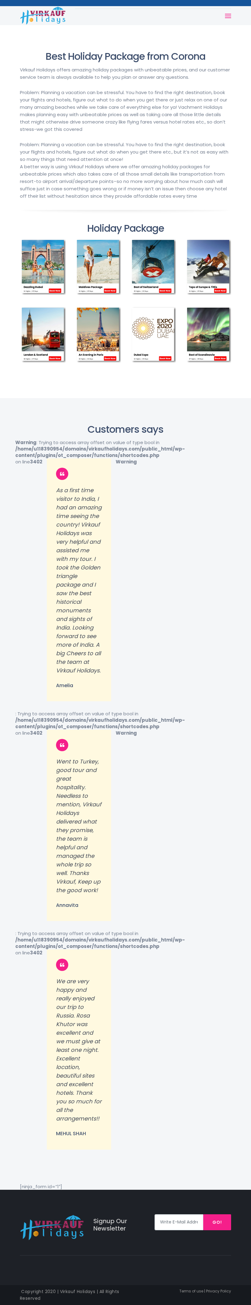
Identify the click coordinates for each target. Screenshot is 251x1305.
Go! (217, 1222)
